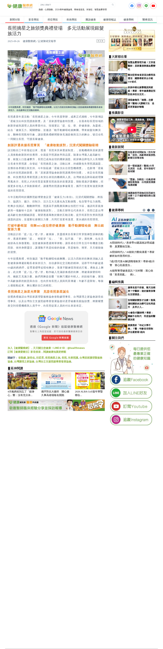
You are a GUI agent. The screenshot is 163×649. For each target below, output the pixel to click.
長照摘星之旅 (52, 357)
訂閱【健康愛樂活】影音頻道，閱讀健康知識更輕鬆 (37, 351)
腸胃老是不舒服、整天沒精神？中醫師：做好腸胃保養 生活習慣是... (143, 291)
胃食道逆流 (79, 9)
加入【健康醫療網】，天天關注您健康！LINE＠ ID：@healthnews (46, 347)
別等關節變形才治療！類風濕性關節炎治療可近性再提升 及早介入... (141, 303)
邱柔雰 (40, 357)
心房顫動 (49, 9)
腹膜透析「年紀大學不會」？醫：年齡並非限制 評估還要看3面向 (141, 328)
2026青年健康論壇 (63, 9)
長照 (64, 357)
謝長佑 (31, 357)
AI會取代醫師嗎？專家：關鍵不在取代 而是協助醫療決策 (141, 316)
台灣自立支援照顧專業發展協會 (53, 361)
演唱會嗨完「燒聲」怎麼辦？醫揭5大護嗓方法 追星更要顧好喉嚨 (141, 103)
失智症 (89, 9)
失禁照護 (73, 357)
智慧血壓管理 (100, 9)
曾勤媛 (22, 357)
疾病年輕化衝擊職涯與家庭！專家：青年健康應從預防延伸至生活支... (141, 91)
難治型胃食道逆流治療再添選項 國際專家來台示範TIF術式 (141, 78)
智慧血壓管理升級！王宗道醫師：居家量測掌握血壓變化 (141, 66)
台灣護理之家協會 (24, 361)
